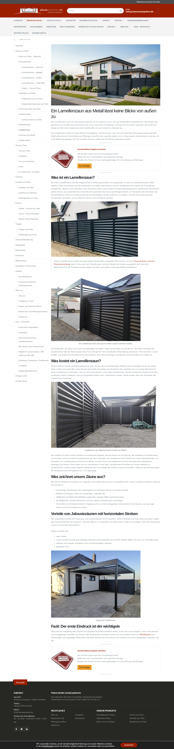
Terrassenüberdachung (138, 20)
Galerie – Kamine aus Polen (29, 208)
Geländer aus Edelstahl (27, 193)
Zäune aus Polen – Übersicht (30, 56)
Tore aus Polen (54, 20)
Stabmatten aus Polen (27, 93)
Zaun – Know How (142, 27)
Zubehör (111, 27)
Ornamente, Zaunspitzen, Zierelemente (33, 360)
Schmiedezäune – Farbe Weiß (33, 83)
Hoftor (21, 167)
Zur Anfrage (84, 166)
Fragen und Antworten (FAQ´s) (30, 306)
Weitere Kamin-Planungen (28, 219)
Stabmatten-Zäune (104, 718)
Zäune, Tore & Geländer (106, 722)
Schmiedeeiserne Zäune (106, 715)
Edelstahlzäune (24, 125)
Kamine (106, 20)
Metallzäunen (145, 634)
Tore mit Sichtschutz (27, 161)
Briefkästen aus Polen (138, 722)
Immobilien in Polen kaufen (91, 27)
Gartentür (71, 20)
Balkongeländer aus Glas (28, 198)
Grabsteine (51, 27)
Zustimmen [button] (128, 745)
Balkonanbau (36, 27)
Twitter (21, 729)
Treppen (118, 20)
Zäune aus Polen (34, 20)
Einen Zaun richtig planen (28, 327)
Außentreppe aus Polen (28, 235)
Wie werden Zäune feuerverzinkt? (31, 346)
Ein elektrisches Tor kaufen (29, 172)
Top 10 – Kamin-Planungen (29, 214)
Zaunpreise (79, 715)
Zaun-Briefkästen (25, 277)
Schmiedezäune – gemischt (32, 67)
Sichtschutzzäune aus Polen (30, 109)
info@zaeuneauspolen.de (23, 712)
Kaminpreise (79, 718)
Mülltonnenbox (67, 27)
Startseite (18, 20)
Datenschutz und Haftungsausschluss (33, 312)
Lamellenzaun (24, 130)
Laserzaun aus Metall (27, 135)
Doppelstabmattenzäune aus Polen (35, 104)
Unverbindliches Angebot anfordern (91, 149)
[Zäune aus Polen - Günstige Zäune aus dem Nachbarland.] (39, 10)
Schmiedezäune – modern (32, 78)
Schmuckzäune (24, 114)
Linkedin (26, 729)
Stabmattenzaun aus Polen (32, 99)
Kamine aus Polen (137, 715)
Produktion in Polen (26, 301)
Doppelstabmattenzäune (28, 371)
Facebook (16, 729)
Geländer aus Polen (88, 20)
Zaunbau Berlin (39, 33)
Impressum (23, 317)
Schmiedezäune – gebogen (32, 72)
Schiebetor (23, 156)
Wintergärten (20, 27)
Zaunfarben (23, 333)
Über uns (124, 27)
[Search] (121, 10)
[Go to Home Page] (15, 39)
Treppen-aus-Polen (26, 229)
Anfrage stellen (21, 33)
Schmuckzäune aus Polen (32, 120)
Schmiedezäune (25, 62)
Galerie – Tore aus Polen (31, 88)
